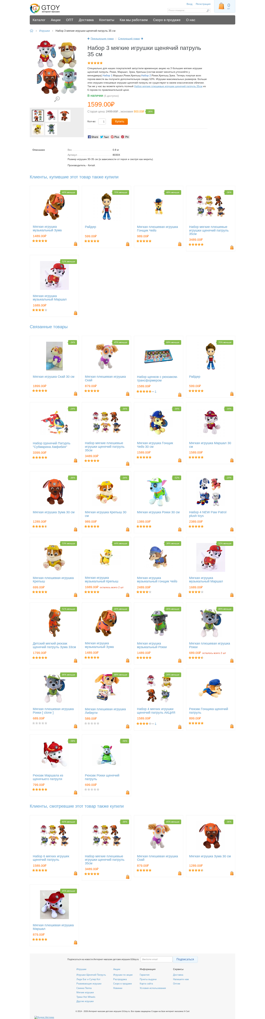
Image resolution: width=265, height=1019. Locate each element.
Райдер (90, 227)
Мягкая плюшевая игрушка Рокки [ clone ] (53, 710)
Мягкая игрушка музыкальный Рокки (152, 645)
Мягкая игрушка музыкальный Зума (47, 228)
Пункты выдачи (148, 979)
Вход (189, 4)
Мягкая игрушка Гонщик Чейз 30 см (155, 444)
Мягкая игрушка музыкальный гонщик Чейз (157, 579)
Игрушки (81, 969)
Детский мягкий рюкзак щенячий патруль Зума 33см (54, 645)
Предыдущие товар (102, 38)
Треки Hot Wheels (85, 997)
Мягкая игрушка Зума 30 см (53, 512)
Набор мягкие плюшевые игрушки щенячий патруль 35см (168, 86)
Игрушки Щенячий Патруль (91, 974)
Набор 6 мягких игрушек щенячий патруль (51, 858)
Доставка (178, 974)
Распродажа (120, 979)
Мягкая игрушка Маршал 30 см (210, 444)
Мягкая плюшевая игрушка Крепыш (53, 579)
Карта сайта (146, 983)
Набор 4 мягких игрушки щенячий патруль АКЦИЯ (156, 710)
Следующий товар (129, 38)
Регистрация (203, 4)
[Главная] (55, 9)
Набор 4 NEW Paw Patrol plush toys (207, 514)
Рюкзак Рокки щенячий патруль (102, 777)
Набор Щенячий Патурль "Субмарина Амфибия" (51, 445)
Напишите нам (181, 979)
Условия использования (153, 988)
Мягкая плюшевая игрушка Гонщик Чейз (157, 228)
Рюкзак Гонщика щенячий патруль (208, 710)
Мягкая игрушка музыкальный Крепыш (101, 579)
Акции (116, 969)
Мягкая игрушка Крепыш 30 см (105, 514)
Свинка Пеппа (84, 988)
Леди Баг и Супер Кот (88, 979)
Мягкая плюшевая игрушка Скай (105, 378)
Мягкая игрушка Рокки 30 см (158, 512)
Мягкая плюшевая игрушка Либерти (105, 711)
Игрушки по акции (122, 974)
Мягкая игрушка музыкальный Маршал (50, 297)
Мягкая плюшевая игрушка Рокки (209, 645)
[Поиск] (207, 10)
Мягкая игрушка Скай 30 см (53, 376)
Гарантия (144, 974)
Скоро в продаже (122, 983)
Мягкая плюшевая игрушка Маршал (53, 927)
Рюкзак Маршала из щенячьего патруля (48, 777)
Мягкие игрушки (85, 992)
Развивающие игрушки (88, 983)
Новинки (117, 988)
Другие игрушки (85, 1001)
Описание (38, 149)
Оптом (176, 983)
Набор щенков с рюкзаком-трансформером (157, 378)
